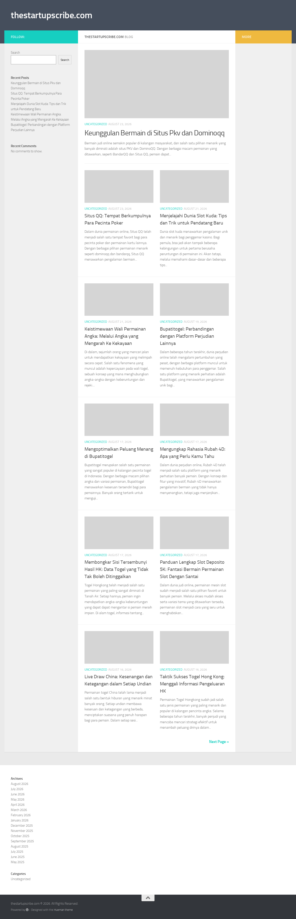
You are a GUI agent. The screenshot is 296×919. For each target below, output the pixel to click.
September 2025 (22, 841)
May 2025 (17, 862)
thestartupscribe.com (51, 15)
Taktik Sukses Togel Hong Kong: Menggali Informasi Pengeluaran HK (192, 684)
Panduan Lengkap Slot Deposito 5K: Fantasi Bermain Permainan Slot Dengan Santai (192, 569)
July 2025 (17, 852)
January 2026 (19, 820)
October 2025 (20, 836)
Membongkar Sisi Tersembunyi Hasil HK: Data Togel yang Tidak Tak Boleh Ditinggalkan (116, 569)
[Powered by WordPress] (27, 909)
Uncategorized (96, 124)
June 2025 (17, 857)
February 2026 (21, 815)
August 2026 (19, 784)
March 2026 (19, 810)
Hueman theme (63, 909)
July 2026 (17, 789)
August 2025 (19, 846)
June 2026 (17, 794)
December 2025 (22, 826)
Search (15, 53)
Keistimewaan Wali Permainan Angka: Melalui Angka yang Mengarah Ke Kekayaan (115, 336)
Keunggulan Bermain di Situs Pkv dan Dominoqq (154, 132)
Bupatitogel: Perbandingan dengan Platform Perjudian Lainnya (187, 336)
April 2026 (17, 805)
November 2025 (22, 831)
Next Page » (219, 741)
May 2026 (17, 799)
